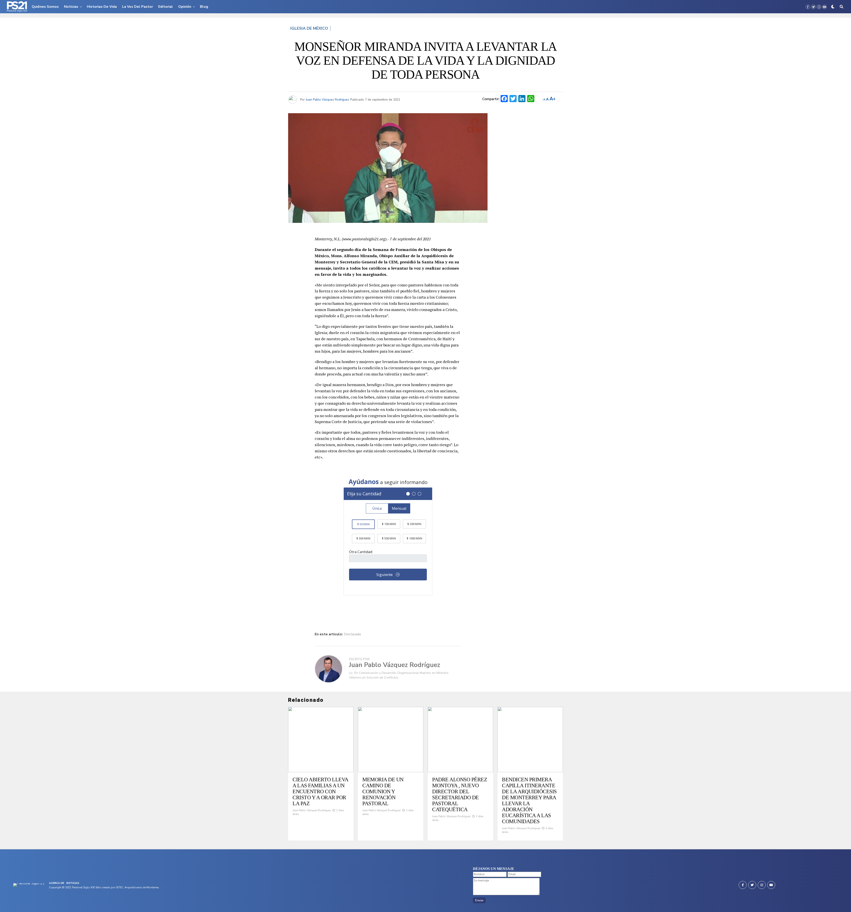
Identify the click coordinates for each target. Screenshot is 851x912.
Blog (204, 6)
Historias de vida (102, 6)
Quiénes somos (45, 6)
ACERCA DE (56, 883)
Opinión (184, 6)
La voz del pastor (137, 6)
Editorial (165, 6)
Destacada (352, 634)
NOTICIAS (72, 883)
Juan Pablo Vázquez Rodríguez (327, 99)
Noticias (71, 6)
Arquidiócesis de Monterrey (141, 887)
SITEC (119, 887)
